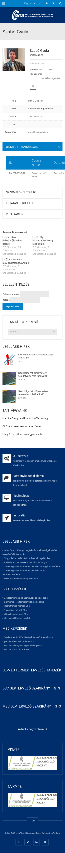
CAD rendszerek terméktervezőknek (21, 426)
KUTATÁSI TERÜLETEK (20, 203)
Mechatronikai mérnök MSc (17, 649)
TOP (32, 820)
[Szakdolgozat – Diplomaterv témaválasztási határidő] (9, 396)
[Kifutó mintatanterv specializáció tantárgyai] (9, 360)
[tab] (32, 146)
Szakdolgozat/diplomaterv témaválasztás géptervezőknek (32, 566)
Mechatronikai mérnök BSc (17, 606)
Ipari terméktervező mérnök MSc (19, 641)
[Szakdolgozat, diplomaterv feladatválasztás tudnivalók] (9, 378)
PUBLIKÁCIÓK (14, 214)
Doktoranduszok (38, 63)
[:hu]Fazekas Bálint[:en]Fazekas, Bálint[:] (12, 240)
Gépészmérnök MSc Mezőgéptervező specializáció (29, 637)
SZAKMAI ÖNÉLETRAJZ (21, 192)
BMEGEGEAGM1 (17, 173)
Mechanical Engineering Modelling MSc (23, 645)
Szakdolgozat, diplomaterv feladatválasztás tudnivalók (33, 374)
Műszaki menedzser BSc (16, 614)
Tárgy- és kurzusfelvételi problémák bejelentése (27, 558)
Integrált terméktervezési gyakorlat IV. (22, 434)
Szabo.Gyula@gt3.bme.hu (40, 108)
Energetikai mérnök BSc (15, 610)
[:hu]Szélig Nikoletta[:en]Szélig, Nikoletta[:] (42, 240)
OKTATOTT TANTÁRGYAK (22, 146)
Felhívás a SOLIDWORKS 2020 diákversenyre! (25, 562)
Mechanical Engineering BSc (17, 618)
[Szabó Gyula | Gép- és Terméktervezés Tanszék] (32, 15)
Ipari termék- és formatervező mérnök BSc (24, 602)
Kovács (48, 833)
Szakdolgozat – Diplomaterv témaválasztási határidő (33, 393)
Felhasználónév (10, 294)
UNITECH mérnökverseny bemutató (21, 578)
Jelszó (6, 300)
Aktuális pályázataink (32, 729)
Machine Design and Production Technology (25, 418)
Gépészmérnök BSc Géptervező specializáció (26, 598)
